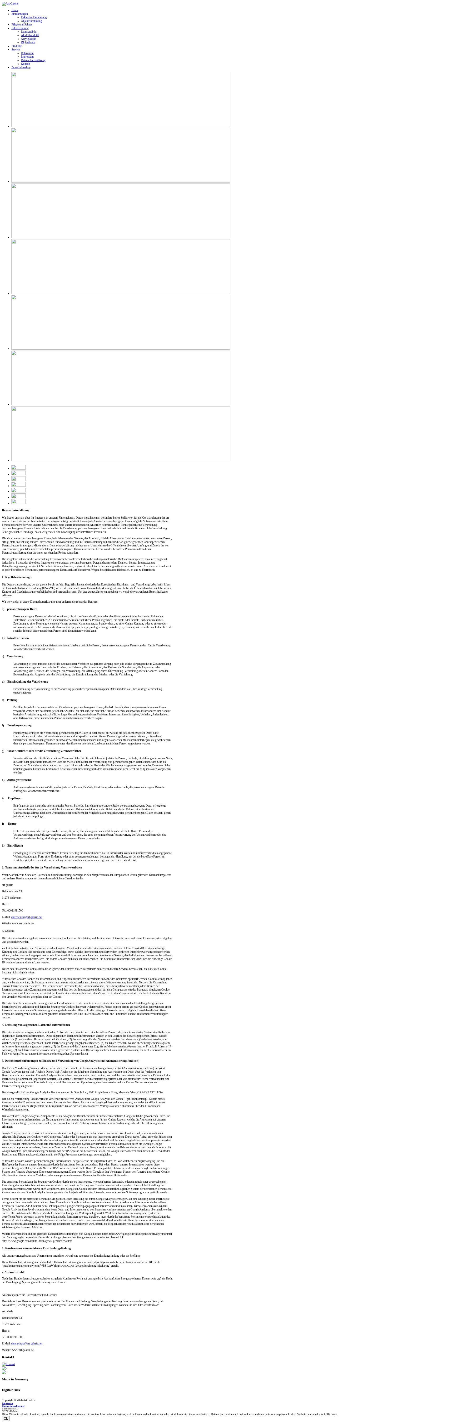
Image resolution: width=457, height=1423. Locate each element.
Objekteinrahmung (31, 21)
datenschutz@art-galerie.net (26, 917)
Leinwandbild (28, 31)
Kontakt (25, 63)
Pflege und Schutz (21, 24)
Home (14, 10)
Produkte (16, 46)
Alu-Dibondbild (30, 35)
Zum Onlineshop (20, 67)
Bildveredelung (20, 28)
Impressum (27, 56)
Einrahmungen (19, 13)
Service (15, 49)
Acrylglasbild (28, 38)
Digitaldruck (28, 42)
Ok (6, 1418)
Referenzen (27, 53)
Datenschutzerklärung (33, 60)
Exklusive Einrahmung (34, 17)
